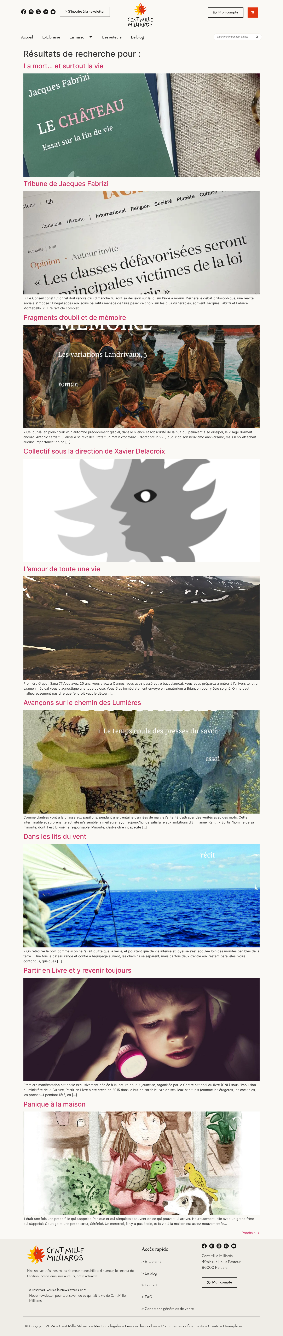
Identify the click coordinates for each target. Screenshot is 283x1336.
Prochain (251, 1233)
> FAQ (147, 1296)
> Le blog (149, 1273)
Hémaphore (232, 1325)
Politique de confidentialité (182, 1325)
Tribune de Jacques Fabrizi (66, 184)
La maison (78, 37)
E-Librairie (51, 37)
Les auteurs (112, 37)
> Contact (149, 1284)
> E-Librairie (152, 1261)
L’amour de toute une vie (61, 569)
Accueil (27, 37)
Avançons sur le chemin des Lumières (82, 703)
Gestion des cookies (141, 1325)
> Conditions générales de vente (168, 1308)
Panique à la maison (54, 1104)
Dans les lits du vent (54, 836)
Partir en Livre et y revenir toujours (77, 970)
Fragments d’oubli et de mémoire (74, 317)
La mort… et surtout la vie (63, 66)
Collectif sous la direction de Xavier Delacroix (94, 451)
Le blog (137, 37)
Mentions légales (107, 1325)
